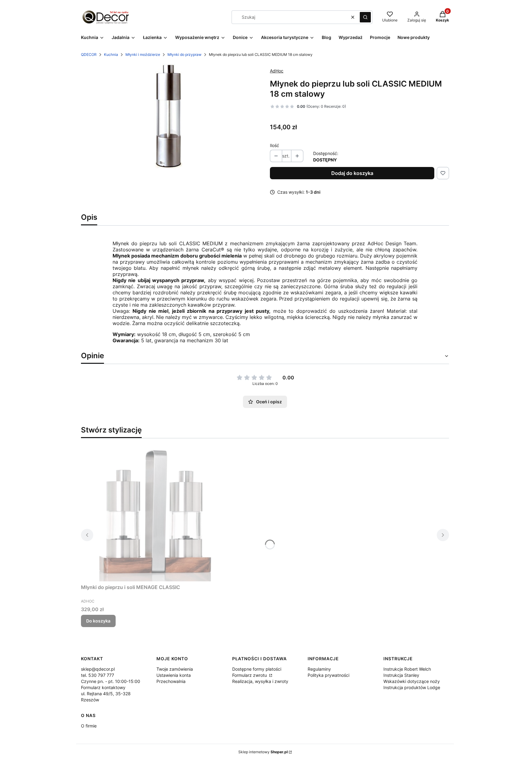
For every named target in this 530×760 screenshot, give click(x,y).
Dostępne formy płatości (256, 669)
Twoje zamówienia (174, 669)
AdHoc (276, 70)
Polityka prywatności (328, 675)
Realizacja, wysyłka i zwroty (260, 681)
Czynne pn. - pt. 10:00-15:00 (110, 681)
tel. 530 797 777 (97, 675)
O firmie (89, 725)
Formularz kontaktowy (103, 687)
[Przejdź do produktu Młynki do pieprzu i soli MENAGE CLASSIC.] (157, 512)
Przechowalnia (171, 681)
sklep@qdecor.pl (98, 669)
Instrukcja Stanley (401, 675)
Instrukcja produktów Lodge (411, 687)
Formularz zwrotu (250, 675)
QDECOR (89, 54)
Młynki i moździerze (142, 54)
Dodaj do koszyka (352, 173)
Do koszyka (98, 620)
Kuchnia (111, 54)
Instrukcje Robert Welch (407, 669)
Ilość (274, 145)
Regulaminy (319, 669)
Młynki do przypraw (184, 54)
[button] (365, 17)
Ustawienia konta (173, 675)
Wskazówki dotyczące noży (411, 681)
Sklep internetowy (263, 752)
